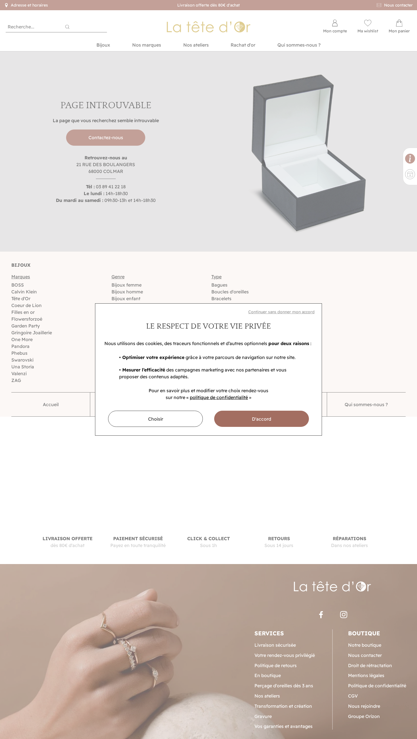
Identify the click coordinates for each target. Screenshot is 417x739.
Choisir (155, 419)
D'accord (261, 419)
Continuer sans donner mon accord (281, 311)
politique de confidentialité (219, 397)
